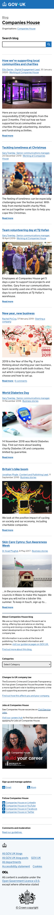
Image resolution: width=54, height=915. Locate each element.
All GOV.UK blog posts (15, 857)
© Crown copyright (27, 907)
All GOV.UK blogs (12, 853)
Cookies (37, 866)
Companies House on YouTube (21, 805)
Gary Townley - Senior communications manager (25, 153)
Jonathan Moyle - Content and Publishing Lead (25, 474)
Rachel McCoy (9, 318)
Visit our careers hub (12, 717)
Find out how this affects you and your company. (26, 695)
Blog (5, 17)
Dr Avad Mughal (10, 551)
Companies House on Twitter (20, 812)
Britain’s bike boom (15, 469)
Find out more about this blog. (17, 649)
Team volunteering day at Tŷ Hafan (25, 230)
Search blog (10, 38)
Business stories (30, 401)
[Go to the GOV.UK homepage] (13, 4)
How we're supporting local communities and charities (21, 62)
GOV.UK (36, 857)
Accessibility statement (16, 866)
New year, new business (18, 313)
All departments (11, 862)
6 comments (21, 381)
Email (8, 787)
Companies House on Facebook (21, 809)
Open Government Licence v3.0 (20, 880)
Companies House (21, 22)
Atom (33, 787)
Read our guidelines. (12, 832)
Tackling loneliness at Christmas (24, 147)
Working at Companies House (24, 72)
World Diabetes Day (15, 393)
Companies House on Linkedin (21, 802)
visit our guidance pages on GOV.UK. (30, 644)
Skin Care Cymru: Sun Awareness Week (24, 543)
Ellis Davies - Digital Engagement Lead (21, 69)
